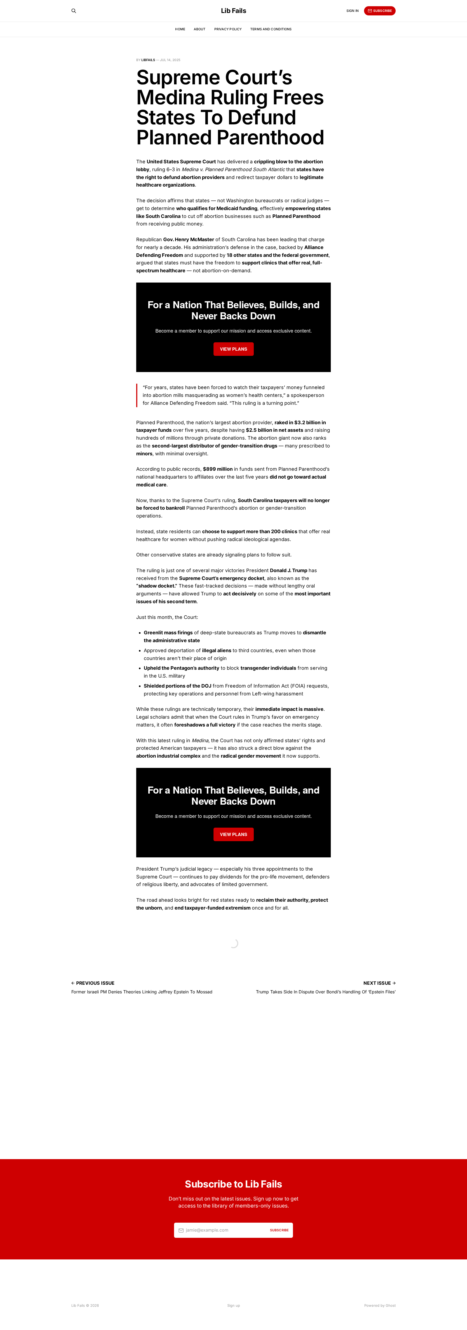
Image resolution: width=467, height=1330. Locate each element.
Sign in (352, 11)
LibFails (148, 60)
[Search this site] (74, 11)
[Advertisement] (233, 1086)
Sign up (233, 1305)
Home (180, 29)
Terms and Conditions (271, 29)
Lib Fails (233, 11)
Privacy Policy (228, 29)
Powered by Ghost (380, 1305)
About (200, 29)
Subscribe (382, 11)
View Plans (233, 349)
